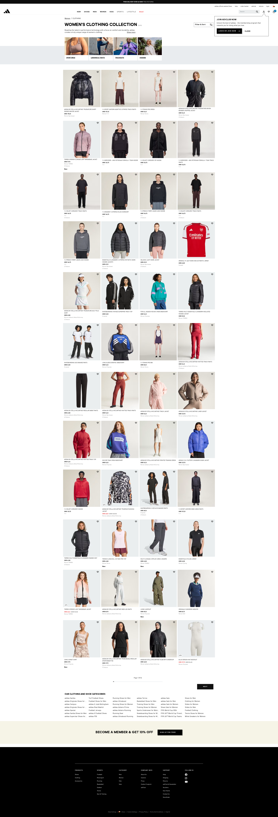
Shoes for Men (190, 698)
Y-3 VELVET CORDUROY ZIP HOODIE (151, 160)
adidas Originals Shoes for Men (76, 701)
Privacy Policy (143, 812)
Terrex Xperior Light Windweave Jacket (77, 609)
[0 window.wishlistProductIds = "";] (268, 12)
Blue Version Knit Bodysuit (188, 659)
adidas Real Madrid (96, 707)
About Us (143, 774)
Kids (120, 781)
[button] (78, 12)
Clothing (77, 778)
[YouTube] (186, 781)
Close (247, 31)
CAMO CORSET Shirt (70, 659)
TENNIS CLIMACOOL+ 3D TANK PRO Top (114, 559)
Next (205, 686)
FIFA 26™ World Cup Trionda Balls (172, 713)
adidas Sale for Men (168, 701)
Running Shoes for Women (123, 704)
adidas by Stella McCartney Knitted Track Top (80, 459)
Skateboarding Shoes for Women (148, 713)
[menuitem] (78, 12)
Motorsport (100, 778)
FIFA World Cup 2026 (169, 710)
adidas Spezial (70, 710)
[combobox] (249, 12)
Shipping (165, 778)
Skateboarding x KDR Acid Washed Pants (154, 508)
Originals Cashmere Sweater (188, 609)
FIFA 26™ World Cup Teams (171, 716)
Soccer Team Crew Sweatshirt (112, 460)
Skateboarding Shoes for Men (148, 716)
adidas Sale (165, 698)
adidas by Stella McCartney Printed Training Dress (158, 460)
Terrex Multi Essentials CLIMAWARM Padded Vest (80, 558)
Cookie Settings (132, 812)
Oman (123, 812)
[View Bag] (274, 12)
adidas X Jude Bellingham (99, 704)
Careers (143, 778)
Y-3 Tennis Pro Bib (147, 362)
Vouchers (165, 787)
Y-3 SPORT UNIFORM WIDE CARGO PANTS (191, 509)
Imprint (167, 812)
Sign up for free (168, 732)
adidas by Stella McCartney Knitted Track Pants (195, 362)
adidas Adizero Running (122, 710)
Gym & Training (101, 794)
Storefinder (166, 797)
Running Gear (118, 713)
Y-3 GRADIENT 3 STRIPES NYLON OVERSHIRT (115, 212)
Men (120, 774)
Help (164, 774)
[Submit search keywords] (257, 11)
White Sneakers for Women (195, 716)
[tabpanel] (139, 381)
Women (67, 18)
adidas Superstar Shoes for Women (76, 716)
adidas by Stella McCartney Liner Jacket (193, 411)
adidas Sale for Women (169, 704)
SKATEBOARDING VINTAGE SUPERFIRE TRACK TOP (117, 311)
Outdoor (99, 787)
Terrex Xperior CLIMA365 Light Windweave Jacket (80, 159)
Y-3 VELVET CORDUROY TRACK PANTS (75, 211)
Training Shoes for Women (147, 707)
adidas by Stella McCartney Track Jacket (155, 411)
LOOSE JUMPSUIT (146, 609)
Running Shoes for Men (122, 698)
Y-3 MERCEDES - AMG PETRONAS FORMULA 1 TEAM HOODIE (120, 160)
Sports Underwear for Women (148, 710)
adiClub (143, 787)
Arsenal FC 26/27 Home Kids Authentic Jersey (194, 261)
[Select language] (274, 6)
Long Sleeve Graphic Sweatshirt (113, 362)
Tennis (99, 791)
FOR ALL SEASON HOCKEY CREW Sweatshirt (154, 311)
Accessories (78, 781)
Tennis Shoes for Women (194, 713)
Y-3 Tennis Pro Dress (148, 109)
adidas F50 (93, 716)
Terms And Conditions (156, 812)
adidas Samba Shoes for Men (76, 713)
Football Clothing (191, 710)
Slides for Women (191, 704)
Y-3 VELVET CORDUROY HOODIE (73, 509)
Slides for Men (190, 707)
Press (142, 781)
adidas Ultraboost (119, 701)
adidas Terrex (142, 698)
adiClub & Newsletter (169, 784)
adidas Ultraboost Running (123, 716)
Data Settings (112, 812)
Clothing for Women (192, 701)
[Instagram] (186, 778)
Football (99, 774)
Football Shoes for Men (97, 701)
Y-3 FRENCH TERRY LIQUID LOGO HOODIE (153, 211)
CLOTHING (77, 18)
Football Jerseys (95, 710)
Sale (120, 784)
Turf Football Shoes (96, 698)
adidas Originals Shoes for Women (76, 707)
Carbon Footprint (146, 784)
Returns (165, 781)
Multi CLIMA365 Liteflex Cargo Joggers (154, 559)
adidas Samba (70, 698)
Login (268, 6)
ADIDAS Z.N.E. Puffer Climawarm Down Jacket (194, 460)
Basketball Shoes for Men (146, 701)
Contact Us (166, 794)
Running (99, 781)
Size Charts (166, 791)
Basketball (100, 784)
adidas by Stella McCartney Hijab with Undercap (157, 659)
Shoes (77, 774)
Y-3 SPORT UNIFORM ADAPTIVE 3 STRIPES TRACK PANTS (119, 109)
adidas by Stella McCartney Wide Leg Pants (117, 609)
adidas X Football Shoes (98, 713)
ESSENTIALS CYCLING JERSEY (187, 559)
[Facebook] (186, 774)
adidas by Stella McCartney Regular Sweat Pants (81, 410)
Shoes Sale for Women (169, 707)
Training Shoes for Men (145, 704)
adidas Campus (70, 704)
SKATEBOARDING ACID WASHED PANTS (75, 362)
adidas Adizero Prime (121, 707)
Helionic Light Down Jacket (150, 260)
